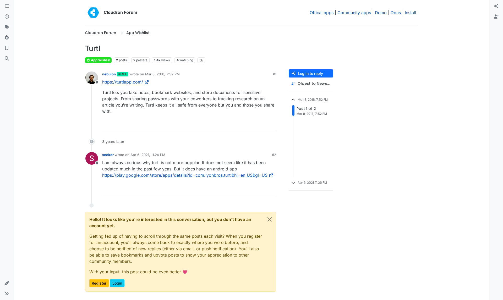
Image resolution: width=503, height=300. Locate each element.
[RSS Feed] (201, 60)
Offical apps (321, 12)
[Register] (496, 17)
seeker (108, 155)
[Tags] (7, 27)
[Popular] (7, 38)
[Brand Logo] (93, 12)
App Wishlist (100, 60)
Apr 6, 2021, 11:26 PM (147, 155)
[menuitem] (496, 6)
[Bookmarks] (7, 48)
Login (117, 283)
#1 (274, 74)
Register (99, 283)
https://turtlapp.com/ (122, 82)
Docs (396, 12)
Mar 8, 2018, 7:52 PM (162, 74)
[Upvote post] (263, 125)
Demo (381, 12)
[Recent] (7, 17)
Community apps (354, 12)
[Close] (269, 219)
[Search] (7, 58)
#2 (274, 155)
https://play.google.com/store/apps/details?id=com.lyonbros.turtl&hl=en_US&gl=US (184, 175)
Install (410, 12)
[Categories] (7, 6)
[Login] (496, 6)
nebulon (109, 74)
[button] (7, 283)
